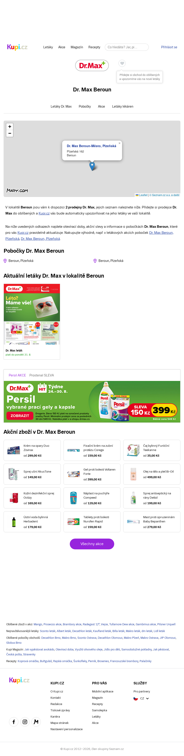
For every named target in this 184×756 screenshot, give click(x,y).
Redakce (56, 704)
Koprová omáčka (28, 661)
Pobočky (85, 106)
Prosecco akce (52, 624)
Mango (38, 624)
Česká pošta (14, 654)
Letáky (48, 47)
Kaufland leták (102, 631)
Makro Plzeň (131, 637)
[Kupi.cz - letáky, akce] (17, 48)
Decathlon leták (82, 631)
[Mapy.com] (36, 722)
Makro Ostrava (149, 637)
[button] (92, 166)
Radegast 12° (91, 624)
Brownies (103, 661)
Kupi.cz (44, 213)
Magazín (77, 47)
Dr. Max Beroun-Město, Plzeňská (91, 146)
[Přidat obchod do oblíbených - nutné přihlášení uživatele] (122, 63)
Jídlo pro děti (112, 649)
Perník (92, 661)
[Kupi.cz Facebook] (13, 722)
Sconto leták (47, 631)
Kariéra (55, 716)
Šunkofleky (80, 661)
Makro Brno (69, 637)
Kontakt (55, 697)
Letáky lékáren (122, 106)
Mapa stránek (59, 723)
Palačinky (145, 661)
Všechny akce (92, 544)
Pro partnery (142, 691)
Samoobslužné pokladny (136, 649)
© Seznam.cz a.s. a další (164, 195)
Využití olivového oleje (89, 649)
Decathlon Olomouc (110, 637)
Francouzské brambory (124, 661)
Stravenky (29, 654)
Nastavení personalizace (66, 729)
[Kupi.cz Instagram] (25, 722)
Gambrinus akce (146, 624)
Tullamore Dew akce (121, 624)
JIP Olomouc (168, 637)
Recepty (94, 47)
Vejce (104, 624)
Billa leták (118, 631)
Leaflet (142, 195)
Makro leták (133, 631)
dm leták (147, 631)
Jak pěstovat (161, 649)
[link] (32, 322)
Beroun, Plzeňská (21, 261)
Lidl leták (159, 631)
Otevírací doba (65, 649)
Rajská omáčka (62, 661)
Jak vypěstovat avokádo (39, 649)
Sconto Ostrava (86, 637)
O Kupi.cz (56, 691)
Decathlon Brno (51, 637)
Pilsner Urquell (166, 624)
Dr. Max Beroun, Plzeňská (40, 239)
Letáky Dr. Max (61, 106)
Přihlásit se (169, 47)
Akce (61, 47)
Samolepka (99, 710)
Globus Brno (14, 642)
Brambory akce (72, 624)
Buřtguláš (46, 661)
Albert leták (64, 631)
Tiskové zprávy (60, 710)
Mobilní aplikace (102, 691)
